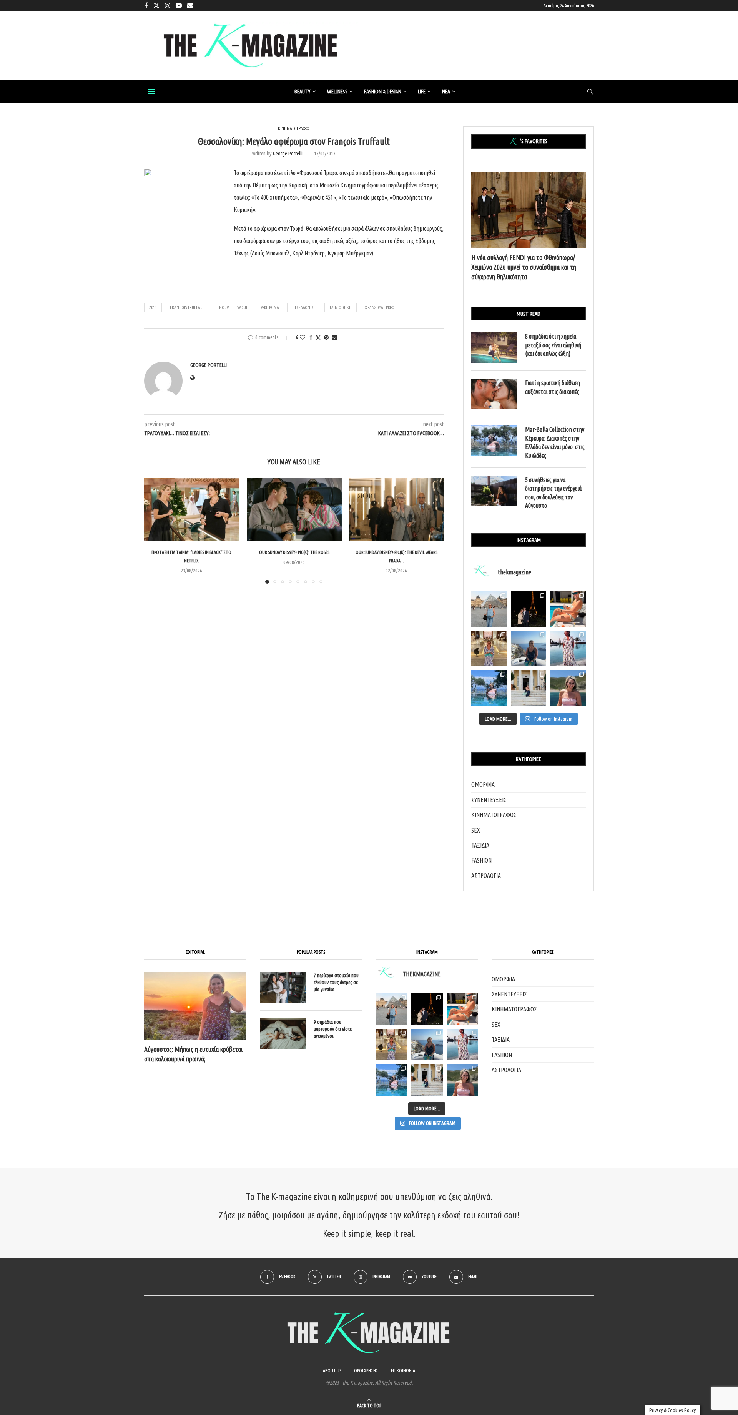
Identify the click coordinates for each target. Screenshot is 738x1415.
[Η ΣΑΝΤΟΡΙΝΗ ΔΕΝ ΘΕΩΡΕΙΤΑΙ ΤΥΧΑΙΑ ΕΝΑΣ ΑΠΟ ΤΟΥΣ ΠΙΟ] (427, 1044)
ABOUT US (332, 1370)
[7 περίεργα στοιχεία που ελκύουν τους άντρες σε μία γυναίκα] (283, 987)
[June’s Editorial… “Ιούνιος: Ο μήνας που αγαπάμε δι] (568, 688)
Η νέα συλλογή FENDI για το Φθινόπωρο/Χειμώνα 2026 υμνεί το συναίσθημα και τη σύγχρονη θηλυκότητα (523, 267)
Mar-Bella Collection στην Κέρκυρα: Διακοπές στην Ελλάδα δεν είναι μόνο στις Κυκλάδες (555, 442)
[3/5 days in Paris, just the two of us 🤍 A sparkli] (529, 609)
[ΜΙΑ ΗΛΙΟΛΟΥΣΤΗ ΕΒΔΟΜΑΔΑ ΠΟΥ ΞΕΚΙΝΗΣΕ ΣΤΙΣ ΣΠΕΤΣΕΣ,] (427, 1080)
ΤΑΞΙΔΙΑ (480, 845)
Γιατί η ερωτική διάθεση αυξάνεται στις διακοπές (552, 387)
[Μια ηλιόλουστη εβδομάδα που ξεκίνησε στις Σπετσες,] (529, 688)
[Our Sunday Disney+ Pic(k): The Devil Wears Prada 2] (396, 509)
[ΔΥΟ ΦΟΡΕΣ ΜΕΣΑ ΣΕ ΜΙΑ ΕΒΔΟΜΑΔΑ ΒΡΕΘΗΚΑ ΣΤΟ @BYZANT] (391, 1044)
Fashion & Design (382, 91)
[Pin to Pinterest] (326, 337)
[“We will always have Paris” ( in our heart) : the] (489, 609)
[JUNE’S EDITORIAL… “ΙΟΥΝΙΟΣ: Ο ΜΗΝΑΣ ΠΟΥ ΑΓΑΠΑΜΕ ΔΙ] (462, 1080)
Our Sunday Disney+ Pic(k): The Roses (294, 552)
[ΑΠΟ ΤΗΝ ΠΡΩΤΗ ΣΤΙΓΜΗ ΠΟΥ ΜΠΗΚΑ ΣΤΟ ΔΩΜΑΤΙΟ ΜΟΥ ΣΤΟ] (462, 1044)
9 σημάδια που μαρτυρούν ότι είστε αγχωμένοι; (333, 1028)
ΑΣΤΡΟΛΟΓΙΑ (486, 875)
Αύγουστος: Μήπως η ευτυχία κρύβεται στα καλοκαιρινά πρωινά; (193, 1054)
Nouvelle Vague (233, 307)
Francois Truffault (188, 307)
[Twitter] (156, 5)
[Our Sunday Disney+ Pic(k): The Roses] (294, 509)
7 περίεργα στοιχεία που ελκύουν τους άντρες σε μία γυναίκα (336, 982)
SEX (475, 830)
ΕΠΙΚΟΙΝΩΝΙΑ (403, 1370)
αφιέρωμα (270, 307)
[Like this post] (302, 337)
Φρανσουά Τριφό (379, 307)
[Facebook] (146, 5)
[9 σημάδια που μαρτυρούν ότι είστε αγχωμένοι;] (283, 1033)
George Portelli (288, 153)
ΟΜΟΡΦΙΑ (483, 784)
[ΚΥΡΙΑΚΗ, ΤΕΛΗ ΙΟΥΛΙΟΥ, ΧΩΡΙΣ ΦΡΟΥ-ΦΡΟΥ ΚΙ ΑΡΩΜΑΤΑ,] (462, 1009)
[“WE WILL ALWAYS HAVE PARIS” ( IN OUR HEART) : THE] (391, 1009)
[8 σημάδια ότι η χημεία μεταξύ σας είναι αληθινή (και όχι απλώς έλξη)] (494, 347)
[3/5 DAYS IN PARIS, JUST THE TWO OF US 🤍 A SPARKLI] (427, 1009)
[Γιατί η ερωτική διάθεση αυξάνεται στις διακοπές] (494, 394)
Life (422, 91)
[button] (154, 530)
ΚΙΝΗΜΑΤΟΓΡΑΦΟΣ (494, 814)
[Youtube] (178, 5)
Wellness (337, 91)
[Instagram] (168, 5)
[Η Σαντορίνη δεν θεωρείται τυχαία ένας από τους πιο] (529, 648)
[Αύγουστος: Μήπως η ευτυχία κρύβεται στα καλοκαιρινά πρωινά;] (195, 1006)
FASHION (481, 860)
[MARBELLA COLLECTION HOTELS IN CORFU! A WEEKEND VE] (391, 1080)
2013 (153, 307)
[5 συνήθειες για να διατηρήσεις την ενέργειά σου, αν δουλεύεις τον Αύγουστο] (494, 491)
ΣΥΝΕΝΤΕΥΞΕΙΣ (489, 799)
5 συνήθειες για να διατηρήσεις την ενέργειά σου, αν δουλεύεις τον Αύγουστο (553, 492)
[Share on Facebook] (310, 337)
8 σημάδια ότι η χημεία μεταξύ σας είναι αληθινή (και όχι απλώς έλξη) (553, 345)
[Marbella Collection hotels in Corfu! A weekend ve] (489, 688)
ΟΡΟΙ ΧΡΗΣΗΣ (366, 1370)
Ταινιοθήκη (340, 307)
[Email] (190, 5)
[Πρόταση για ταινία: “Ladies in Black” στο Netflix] (191, 509)
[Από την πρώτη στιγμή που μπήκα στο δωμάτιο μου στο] (568, 648)
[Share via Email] (334, 337)
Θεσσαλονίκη (304, 307)
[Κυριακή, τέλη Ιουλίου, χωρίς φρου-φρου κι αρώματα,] (568, 609)
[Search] (590, 92)
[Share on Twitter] (318, 337)
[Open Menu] (151, 91)
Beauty (302, 91)
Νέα (446, 91)
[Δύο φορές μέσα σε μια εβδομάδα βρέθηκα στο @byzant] (489, 648)
